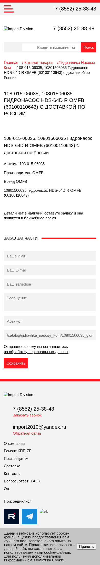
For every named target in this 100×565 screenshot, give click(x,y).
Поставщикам (16, 458)
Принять (86, 546)
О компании (14, 443)
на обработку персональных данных (36, 351)
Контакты (12, 473)
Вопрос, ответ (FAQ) (22, 481)
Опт (7, 489)
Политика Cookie (49, 560)
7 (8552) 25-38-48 (75, 9)
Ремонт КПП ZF (17, 451)
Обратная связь (27, 433)
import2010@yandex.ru (39, 427)
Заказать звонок (27, 415)
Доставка (12, 466)
